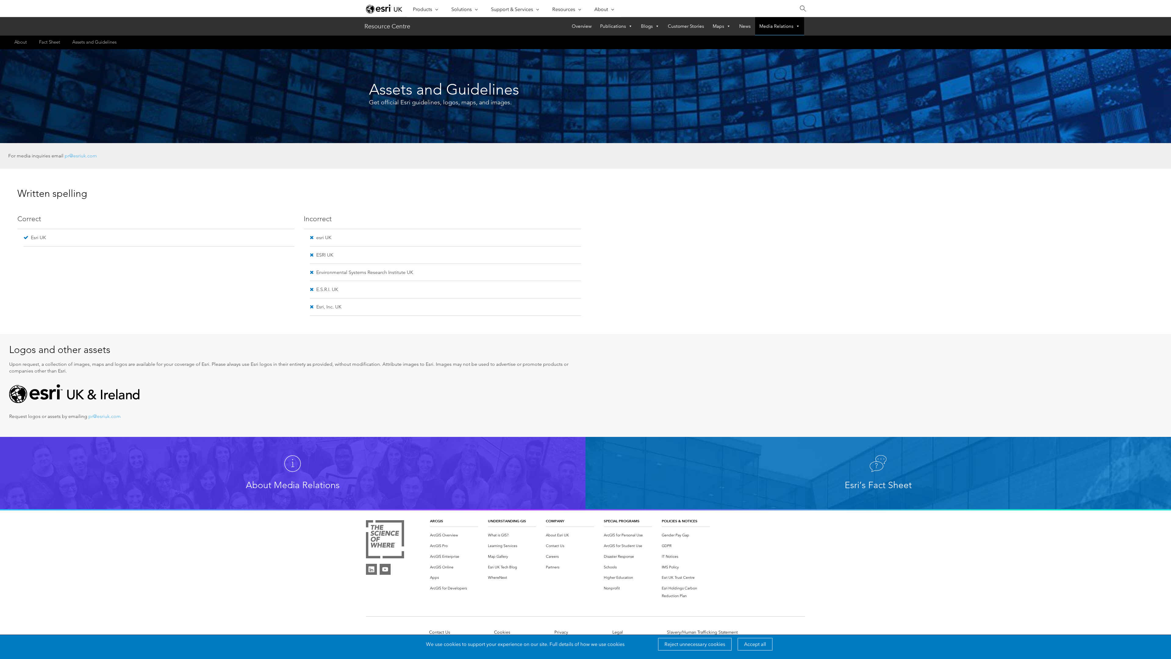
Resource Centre (387, 26)
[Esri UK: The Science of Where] (385, 539)
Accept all (755, 644)
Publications (613, 26)
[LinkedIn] (371, 569)
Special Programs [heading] (621, 521)
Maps (718, 26)
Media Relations (776, 26)
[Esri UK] (384, 9)
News (745, 26)
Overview (582, 26)
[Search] (802, 8)
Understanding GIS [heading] (507, 521)
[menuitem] (454, 535)
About (20, 42)
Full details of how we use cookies (587, 644)
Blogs (647, 26)
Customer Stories (686, 26)
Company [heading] (555, 521)
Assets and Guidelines (94, 42)
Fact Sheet (49, 42)
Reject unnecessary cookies (694, 644)
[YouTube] (385, 569)
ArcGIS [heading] (436, 521)
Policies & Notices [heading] (679, 521)
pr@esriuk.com (81, 156)
